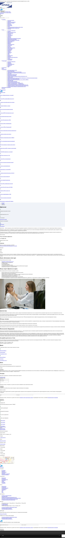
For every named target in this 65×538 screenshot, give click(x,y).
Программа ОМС (10, 80)
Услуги (3, 29)
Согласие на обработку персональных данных (9, 507)
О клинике (3, 19)
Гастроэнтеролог (10, 33)
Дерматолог (9, 35)
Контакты (3, 88)
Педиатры (3, 482)
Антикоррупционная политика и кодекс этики (15, 27)
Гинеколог (9, 34)
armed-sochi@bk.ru (5, 504)
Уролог (9, 54)
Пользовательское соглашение (7, 508)
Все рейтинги (2, 226)
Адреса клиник (8, 12)
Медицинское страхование (12, 75)
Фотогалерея (10, 24)
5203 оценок (3, 420)
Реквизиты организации (6, 473)
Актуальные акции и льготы (12, 70)
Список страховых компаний (12, 81)
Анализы (9, 31)
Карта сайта (9, 73)
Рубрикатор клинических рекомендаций (8, 499)
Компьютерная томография (12, 39)
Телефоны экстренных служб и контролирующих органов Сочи (18, 85)
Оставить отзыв (7, 11)
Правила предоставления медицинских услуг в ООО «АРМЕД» (18, 79)
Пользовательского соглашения (53, 397)
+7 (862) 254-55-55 (3, 12)
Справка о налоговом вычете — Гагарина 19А (15, 83)
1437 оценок (3, 424)
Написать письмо (3, 440)
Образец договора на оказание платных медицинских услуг (17, 76)
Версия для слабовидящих (2, 11)
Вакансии (9, 23)
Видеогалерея (10, 25)
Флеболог (9, 56)
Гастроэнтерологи (5, 479)
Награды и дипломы (5, 474)
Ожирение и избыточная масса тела (8, 261)
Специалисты (4, 67)
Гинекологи (4, 478)
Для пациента (4, 69)
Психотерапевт (10, 48)
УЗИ (8, 53)
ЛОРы (3, 481)
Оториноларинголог (11, 44)
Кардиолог (9, 37)
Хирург (9, 58)
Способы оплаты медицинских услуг (14, 82)
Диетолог (9, 36)
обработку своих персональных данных (26, 397)
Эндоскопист (10, 59)
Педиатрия (3, 489)
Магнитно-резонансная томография (13, 40)
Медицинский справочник (6, 87)
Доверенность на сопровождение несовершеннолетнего (17, 72)
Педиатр (9, 46)
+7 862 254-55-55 (2, 437)
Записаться (2, 13)
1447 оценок (3, 422)
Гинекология (4, 487)
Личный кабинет (3, 89)
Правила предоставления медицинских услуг (9, 497)
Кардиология (4, 486)
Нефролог (9, 43)
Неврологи (3, 480)
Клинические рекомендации (12, 74)
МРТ (2, 492)
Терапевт (9, 51)
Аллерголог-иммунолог (11, 30)
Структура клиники (11, 20)
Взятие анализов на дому (12, 32)
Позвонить (2, 426)
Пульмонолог (10, 49)
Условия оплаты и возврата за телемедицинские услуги (17, 86)
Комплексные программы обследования (14, 38)
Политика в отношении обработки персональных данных (11, 498)
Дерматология (4, 488)
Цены (3, 68)
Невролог (9, 42)
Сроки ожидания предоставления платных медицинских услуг (18, 84)
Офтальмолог (10, 45)
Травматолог (10, 52)
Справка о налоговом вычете (6, 495)
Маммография (10, 41)
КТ (2, 491)
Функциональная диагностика (13, 57)
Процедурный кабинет (11, 47)
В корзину (1, 369)
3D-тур (9, 26)
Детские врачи (4, 60)
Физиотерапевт (10, 55)
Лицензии (9, 21)
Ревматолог (9, 50)
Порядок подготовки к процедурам (13, 78)
